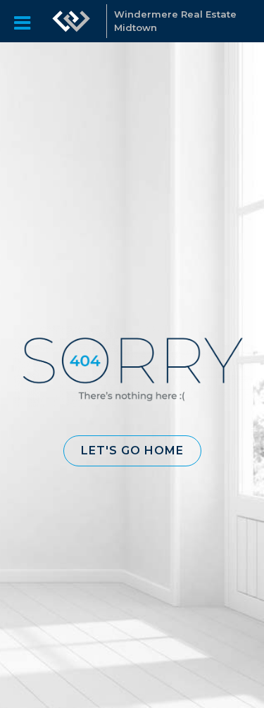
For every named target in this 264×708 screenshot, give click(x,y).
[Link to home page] (71, 21)
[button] (132, 450)
